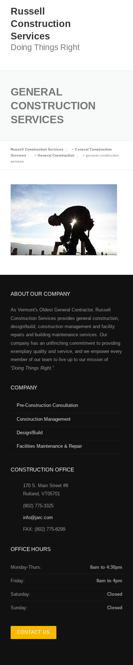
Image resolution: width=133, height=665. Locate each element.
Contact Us (33, 632)
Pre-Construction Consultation (47, 405)
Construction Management (44, 419)
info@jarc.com (38, 517)
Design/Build (30, 432)
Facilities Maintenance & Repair (49, 446)
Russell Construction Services (41, 24)
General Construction (56, 155)
